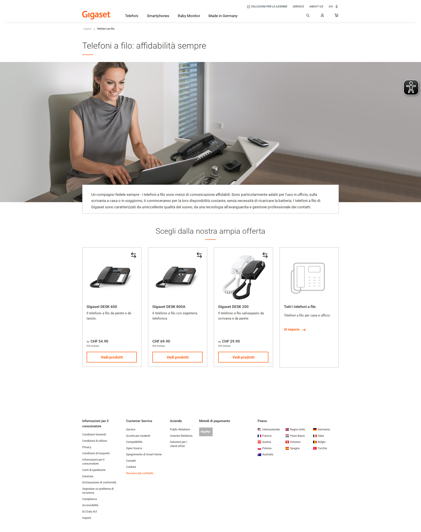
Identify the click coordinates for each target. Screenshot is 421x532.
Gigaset (87, 28)
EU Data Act (89, 511)
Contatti (131, 460)
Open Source (134, 448)
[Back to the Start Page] (96, 15)
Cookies (131, 466)
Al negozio (292, 329)
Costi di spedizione (93, 470)
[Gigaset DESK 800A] (177, 277)
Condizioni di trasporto (96, 453)
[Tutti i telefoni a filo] (309, 277)
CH (331, 6)
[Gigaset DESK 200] (243, 277)
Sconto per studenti (138, 435)
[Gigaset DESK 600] (112, 277)
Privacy (86, 447)
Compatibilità (134, 442)
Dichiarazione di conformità (99, 482)
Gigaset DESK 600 (102, 306)
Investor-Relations (181, 435)
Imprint (86, 518)
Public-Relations (180, 429)
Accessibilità (90, 505)
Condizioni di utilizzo (94, 440)
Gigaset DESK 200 (233, 306)
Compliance (89, 499)
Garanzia (87, 476)
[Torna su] (415, 516)
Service (130, 429)
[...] (336, 16)
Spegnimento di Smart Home (144, 454)
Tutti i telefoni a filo (300, 306)
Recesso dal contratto (139, 473)
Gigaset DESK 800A (168, 306)
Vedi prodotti (112, 357)
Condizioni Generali (94, 434)
